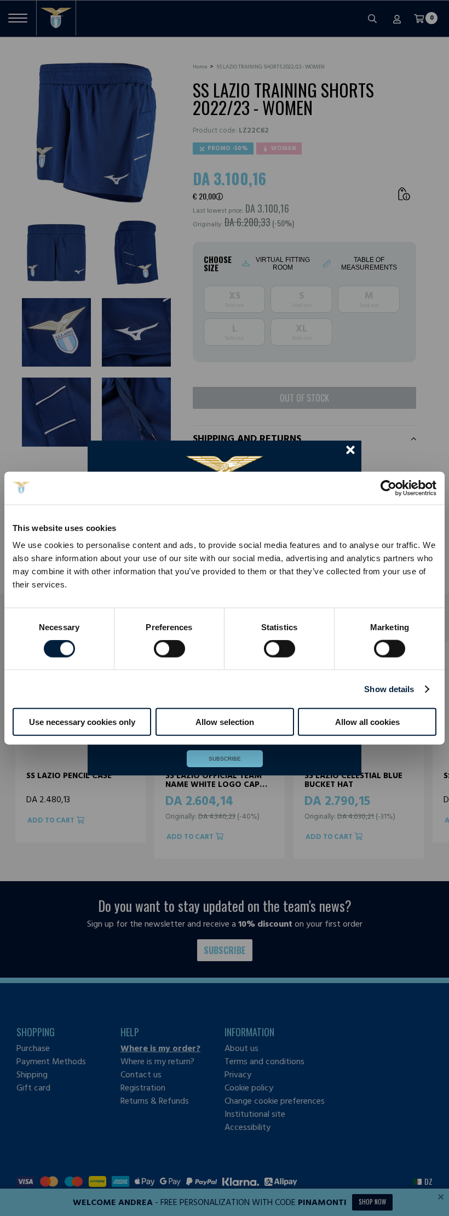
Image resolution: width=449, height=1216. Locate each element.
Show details (389, 688)
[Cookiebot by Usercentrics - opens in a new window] (388, 487)
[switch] (169, 659)
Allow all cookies (367, 722)
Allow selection (224, 722)
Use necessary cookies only (82, 722)
